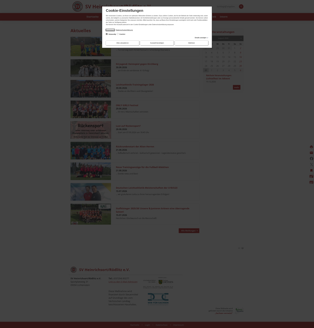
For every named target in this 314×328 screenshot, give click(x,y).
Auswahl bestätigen (157, 43)
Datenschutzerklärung (124, 30)
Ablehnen (191, 43)
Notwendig (112, 34)
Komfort (122, 34)
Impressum (110, 30)
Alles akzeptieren (122, 43)
